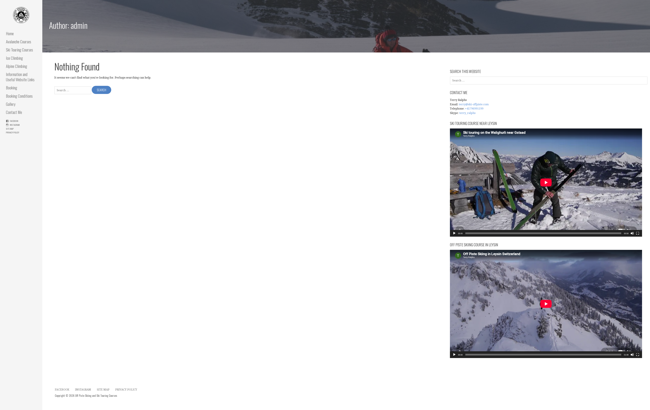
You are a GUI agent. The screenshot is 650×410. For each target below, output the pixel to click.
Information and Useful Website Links (20, 76)
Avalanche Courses (18, 41)
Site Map (10, 128)
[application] (546, 182)
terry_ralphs (467, 113)
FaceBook (14, 121)
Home (10, 33)
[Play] (454, 233)
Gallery (10, 104)
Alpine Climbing (16, 66)
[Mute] (632, 233)
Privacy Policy (12, 132)
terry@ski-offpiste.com (474, 104)
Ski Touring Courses (19, 50)
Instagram (15, 124)
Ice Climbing (14, 58)
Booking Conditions (19, 96)
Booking (11, 87)
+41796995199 (474, 108)
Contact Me (14, 112)
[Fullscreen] (637, 233)
